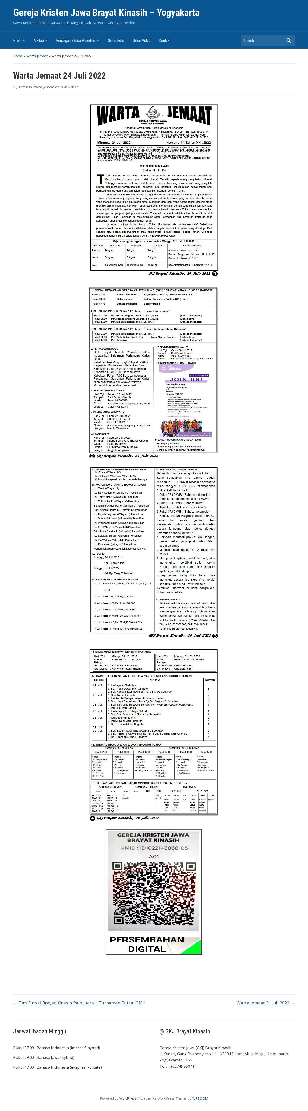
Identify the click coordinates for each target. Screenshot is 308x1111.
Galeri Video (142, 40)
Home (18, 56)
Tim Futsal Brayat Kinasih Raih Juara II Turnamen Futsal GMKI (79, 1003)
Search (288, 40)
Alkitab (39, 40)
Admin (23, 87)
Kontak (164, 40)
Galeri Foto (116, 40)
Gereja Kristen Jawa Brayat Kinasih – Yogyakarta (106, 12)
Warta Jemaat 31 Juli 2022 (266, 1003)
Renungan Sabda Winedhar (76, 40)
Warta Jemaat (37, 56)
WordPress (127, 1098)
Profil (17, 40)
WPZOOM (200, 1098)
